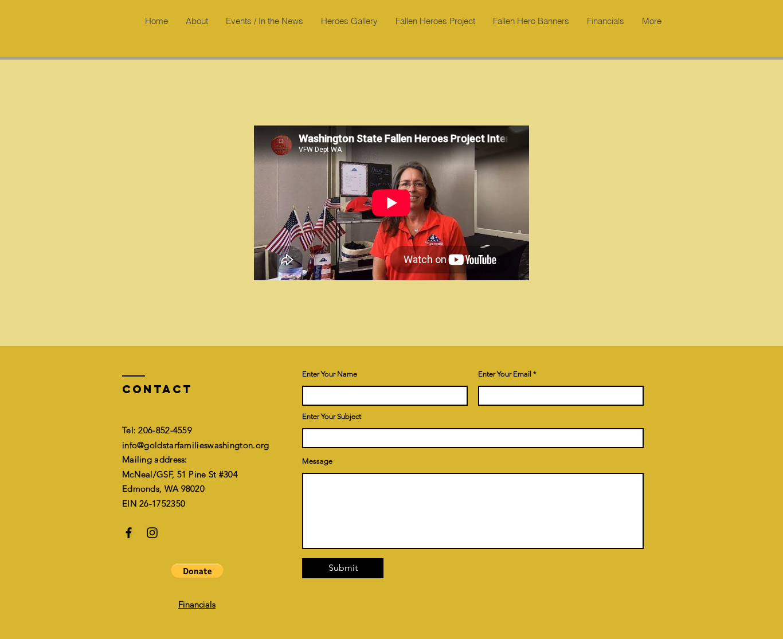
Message (317, 461)
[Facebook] (129, 533)
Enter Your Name (329, 374)
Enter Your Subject (331, 416)
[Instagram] (152, 533)
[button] (197, 570)
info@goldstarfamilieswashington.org (195, 445)
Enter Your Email (504, 374)
